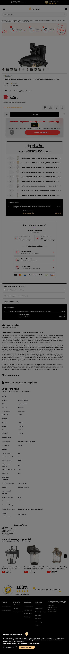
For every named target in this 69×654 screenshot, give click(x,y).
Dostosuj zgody (10, 647)
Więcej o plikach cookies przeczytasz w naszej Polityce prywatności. (21, 643)
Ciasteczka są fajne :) (26, 647)
